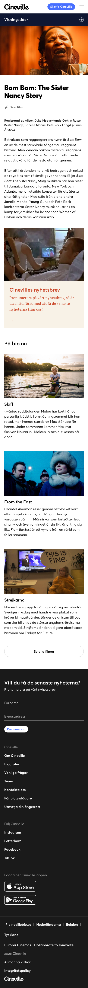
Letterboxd (13, 841)
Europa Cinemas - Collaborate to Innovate (38, 945)
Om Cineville (14, 755)
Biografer (11, 764)
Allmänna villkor (17, 962)
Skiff (8, 404)
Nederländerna (48, 924)
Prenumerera (16, 729)
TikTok (9, 858)
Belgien (72, 924)
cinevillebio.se (20, 924)
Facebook (12, 849)
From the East (18, 502)
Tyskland (11, 935)
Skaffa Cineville (61, 7)
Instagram (12, 832)
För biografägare (18, 798)
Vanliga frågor (16, 772)
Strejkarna (14, 600)
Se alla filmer (44, 651)
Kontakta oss (15, 789)
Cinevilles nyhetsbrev (34, 289)
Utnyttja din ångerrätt (22, 807)
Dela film (16, 107)
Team (8, 781)
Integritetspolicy (17, 970)
